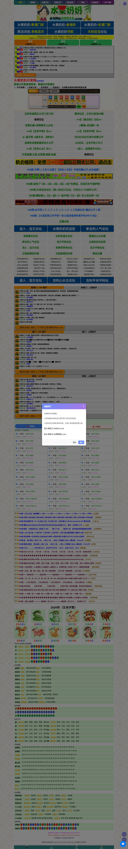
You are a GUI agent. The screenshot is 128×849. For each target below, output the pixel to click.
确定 (81, 442)
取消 (74, 442)
